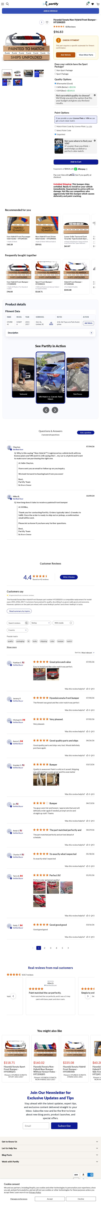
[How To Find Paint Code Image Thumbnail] (18, 82)
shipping (43, 641)
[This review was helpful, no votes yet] (87, 689)
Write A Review (69, 577)
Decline (81, 1199)
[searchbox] (15, 623)
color (52, 641)
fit (28, 641)
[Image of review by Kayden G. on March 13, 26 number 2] (53, 779)
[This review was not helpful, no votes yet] (92, 689)
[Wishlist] (92, 4)
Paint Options (62, 112)
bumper (61, 641)
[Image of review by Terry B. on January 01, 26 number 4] (39, 901)
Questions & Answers (50, 431)
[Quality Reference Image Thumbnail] (39, 73)
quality (10, 641)
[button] (13, 996)
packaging (20, 641)
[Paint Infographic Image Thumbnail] (7, 82)
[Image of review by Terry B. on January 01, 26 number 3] (66, 887)
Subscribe (64, 1125)
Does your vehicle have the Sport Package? (71, 65)
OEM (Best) (65, 91)
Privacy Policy (35, 1192)
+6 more (51, 323)
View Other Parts (86, 55)
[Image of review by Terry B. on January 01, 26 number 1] (39, 887)
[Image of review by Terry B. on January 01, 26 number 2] (53, 887)
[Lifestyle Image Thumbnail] (18, 73)
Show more (12, 647)
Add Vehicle (66, 55)
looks (35, 641)
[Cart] (98, 4)
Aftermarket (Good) (64, 84)
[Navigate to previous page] (32, 948)
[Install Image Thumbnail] (28, 73)
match (69, 641)
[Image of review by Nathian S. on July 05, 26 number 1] (39, 674)
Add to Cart (75, 162)
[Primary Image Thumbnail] (7, 73)
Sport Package (62, 74)
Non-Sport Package (65, 70)
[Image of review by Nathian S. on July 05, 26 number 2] (53, 674)
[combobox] (40, 623)
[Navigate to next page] (68, 948)
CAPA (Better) (66, 87)
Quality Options (63, 79)
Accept (50, 1199)
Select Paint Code (63, 130)
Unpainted (60, 134)
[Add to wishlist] (47, 22)
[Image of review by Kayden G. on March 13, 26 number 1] (39, 779)
